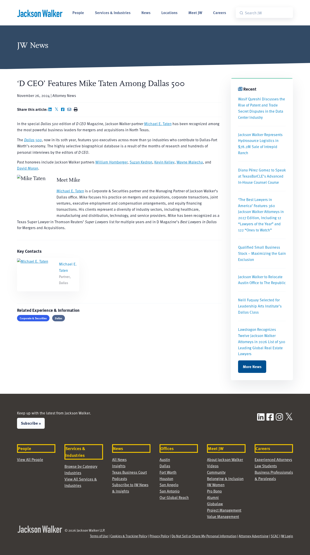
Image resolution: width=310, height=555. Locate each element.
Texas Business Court (129, 472)
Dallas (58, 318)
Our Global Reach (174, 497)
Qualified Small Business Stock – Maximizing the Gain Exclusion (262, 253)
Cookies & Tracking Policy (128, 535)
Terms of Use (99, 535)
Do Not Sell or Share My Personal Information (204, 535)
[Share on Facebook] (63, 109)
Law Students (266, 466)
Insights (118, 466)
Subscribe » (31, 423)
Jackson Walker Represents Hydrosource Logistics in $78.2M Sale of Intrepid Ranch (260, 144)
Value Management (223, 516)
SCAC (274, 535)
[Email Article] (70, 109)
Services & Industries (112, 12)
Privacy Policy (159, 535)
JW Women (215, 485)
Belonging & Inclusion (225, 478)
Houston (166, 478)
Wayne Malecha (190, 162)
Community (216, 472)
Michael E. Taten (158, 123)
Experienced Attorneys (273, 459)
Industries (72, 473)
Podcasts (119, 478)
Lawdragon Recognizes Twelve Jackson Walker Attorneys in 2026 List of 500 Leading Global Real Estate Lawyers (261, 342)
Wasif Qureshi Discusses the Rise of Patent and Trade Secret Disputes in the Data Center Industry (261, 108)
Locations (169, 12)
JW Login (287, 535)
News (145, 12)
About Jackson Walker (225, 459)
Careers (219, 12)
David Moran (27, 168)
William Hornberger (111, 162)
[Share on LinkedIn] (51, 109)
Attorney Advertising (253, 535)
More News (252, 366)
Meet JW (195, 12)
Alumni (213, 497)
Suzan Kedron (141, 162)
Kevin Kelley (164, 162)
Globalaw (215, 504)
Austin (165, 459)
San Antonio (170, 491)
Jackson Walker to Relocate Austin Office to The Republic (262, 280)
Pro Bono (214, 491)
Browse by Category (80, 466)
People (78, 12)
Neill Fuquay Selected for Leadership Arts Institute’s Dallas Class (260, 306)
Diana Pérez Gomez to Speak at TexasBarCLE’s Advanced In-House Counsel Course (262, 176)
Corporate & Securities (33, 318)
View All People (30, 459)
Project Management (224, 510)
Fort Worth (168, 472)
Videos (213, 466)
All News (119, 459)
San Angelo (169, 485)
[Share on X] (57, 109)
